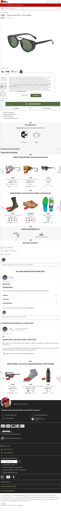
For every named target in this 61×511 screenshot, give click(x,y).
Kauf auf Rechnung (8, 116)
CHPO (3, 15)
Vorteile (5, 295)
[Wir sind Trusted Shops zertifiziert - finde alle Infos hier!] (32, 419)
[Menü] (2, 8)
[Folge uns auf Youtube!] (9, 477)
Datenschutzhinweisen (21, 91)
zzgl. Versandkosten (5, 79)
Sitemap (21, 505)
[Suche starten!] (58, 8)
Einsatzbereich (7, 303)
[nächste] (58, 172)
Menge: (2, 100)
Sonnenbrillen (5, 12)
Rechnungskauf (9, 418)
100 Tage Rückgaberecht (9, 114)
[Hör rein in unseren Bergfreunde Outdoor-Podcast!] (15, 477)
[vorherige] (2, 172)
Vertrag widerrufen (8, 491)
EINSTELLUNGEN (24, 95)
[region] (30, 86)
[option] (30, 43)
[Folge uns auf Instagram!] (3, 477)
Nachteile (6, 299)
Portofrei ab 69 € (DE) (9, 112)
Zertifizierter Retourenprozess (13, 438)
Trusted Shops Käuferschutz (10, 118)
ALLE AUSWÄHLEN (36, 95)
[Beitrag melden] (11, 281)
